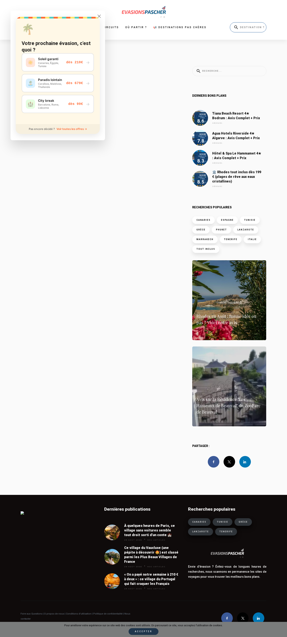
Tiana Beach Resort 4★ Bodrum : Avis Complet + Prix (236, 115)
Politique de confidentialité (107, 613)
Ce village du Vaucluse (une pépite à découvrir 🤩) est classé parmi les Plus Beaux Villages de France (151, 555)
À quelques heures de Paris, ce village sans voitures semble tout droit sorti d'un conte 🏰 (149, 530)
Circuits (111, 27)
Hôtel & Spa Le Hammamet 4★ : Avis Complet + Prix (236, 155)
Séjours (217, 123)
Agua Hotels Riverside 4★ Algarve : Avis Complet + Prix (236, 135)
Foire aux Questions (31, 613)
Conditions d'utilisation (79, 613)
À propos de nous (54, 613)
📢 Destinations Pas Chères (180, 27)
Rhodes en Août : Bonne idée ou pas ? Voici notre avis (226, 319)
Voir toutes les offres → (72, 129)
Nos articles (206, 328)
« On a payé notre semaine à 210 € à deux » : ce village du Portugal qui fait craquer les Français (151, 579)
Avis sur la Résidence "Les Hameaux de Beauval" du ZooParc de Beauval (228, 405)
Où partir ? (136, 27)
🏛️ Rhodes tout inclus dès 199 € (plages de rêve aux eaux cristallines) (236, 176)
